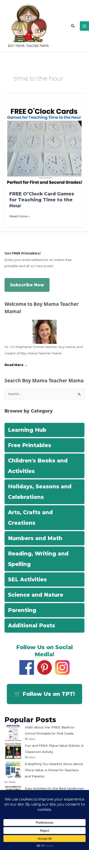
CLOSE (80, 30)
